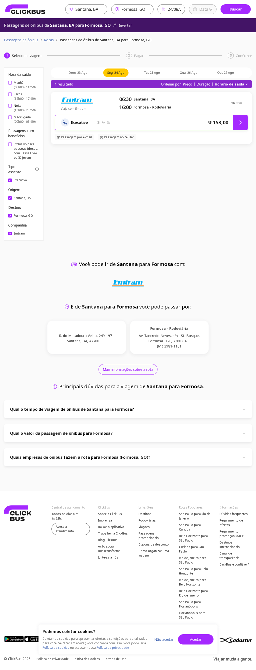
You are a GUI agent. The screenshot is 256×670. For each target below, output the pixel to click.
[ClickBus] (25, 9)
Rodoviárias (147, 520)
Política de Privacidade (52, 659)
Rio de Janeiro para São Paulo (192, 560)
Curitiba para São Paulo (191, 549)
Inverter (125, 25)
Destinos (145, 514)
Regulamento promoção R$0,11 (232, 533)
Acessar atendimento (65, 528)
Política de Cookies (86, 659)
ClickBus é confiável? (234, 564)
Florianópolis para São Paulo (192, 615)
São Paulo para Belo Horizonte (193, 571)
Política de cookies (55, 648)
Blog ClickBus (108, 540)
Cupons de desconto (153, 544)
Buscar (236, 9)
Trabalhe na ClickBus (113, 533)
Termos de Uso (115, 659)
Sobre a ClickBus (110, 514)
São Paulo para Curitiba (190, 527)
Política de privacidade (112, 648)
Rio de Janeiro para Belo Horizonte (192, 582)
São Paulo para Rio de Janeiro (194, 516)
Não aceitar (164, 639)
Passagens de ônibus (21, 40)
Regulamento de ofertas (231, 522)
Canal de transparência (230, 555)
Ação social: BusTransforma (109, 548)
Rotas (49, 40)
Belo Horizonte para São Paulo (193, 538)
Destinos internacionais (230, 544)
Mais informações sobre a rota (128, 369)
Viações (144, 527)
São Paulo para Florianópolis (190, 604)
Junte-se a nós (108, 557)
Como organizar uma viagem (153, 553)
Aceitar (196, 639)
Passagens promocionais (148, 535)
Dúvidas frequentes (234, 514)
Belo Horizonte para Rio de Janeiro (193, 593)
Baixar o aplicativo (111, 527)
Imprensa (105, 520)
